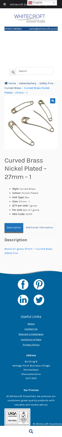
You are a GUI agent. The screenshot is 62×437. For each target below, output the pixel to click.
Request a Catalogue (31, 334)
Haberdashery (31, 45)
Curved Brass (12, 88)
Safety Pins (46, 83)
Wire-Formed (31, 57)
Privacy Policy (31, 344)
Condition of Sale (31, 339)
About (31, 323)
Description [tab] (14, 227)
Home (31, 33)
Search (31, 431)
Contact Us (31, 328)
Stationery (31, 39)
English (37, 2)
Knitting (31, 51)
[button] (52, 100)
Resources (31, 63)
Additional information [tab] (39, 227)
